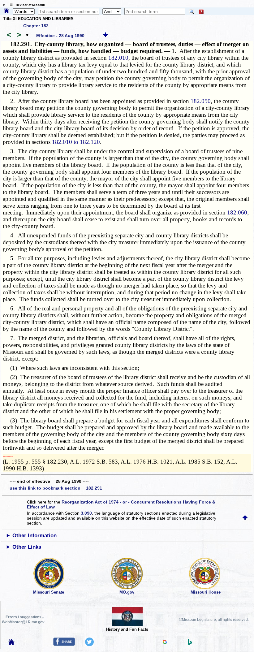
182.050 (201, 101)
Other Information (34, 535)
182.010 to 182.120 (76, 142)
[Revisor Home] (11, 643)
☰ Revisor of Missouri (26, 4)
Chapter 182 (36, 25)
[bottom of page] (105, 35)
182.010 (118, 57)
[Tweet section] (89, 644)
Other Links (26, 547)
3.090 (86, 513)
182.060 (237, 212)
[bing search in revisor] (190, 643)
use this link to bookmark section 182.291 (56, 488)
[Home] (6, 11)
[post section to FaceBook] (64, 644)
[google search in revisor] (165, 642)
